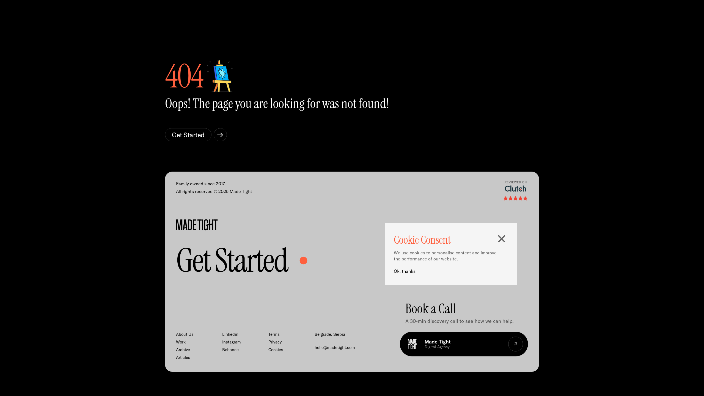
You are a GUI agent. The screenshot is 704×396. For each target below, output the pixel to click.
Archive (183, 349)
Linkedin (230, 334)
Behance (230, 349)
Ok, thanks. (405, 271)
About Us (185, 334)
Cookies (275, 349)
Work (181, 342)
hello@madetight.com (335, 347)
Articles (183, 357)
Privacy (275, 342)
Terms (274, 334)
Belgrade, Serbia (330, 334)
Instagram (231, 342)
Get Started (188, 135)
